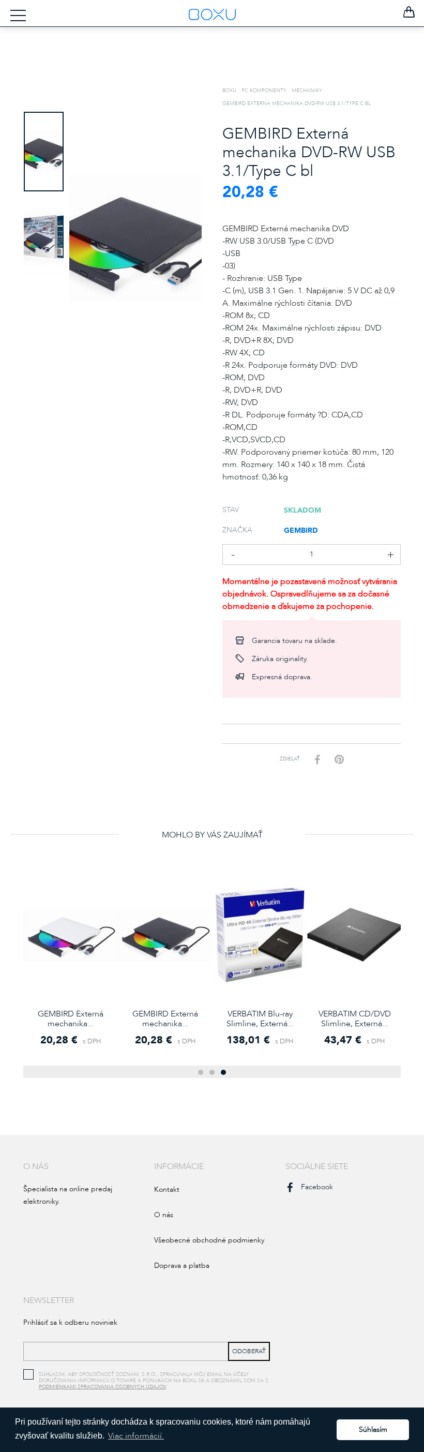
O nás (163, 1215)
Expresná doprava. (282, 677)
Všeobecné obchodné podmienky (209, 1240)
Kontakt (166, 1189)
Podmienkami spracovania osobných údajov (102, 1386)
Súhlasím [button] (373, 1429)
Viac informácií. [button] (136, 1436)
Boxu (229, 90)
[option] (43, 151)
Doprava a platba (181, 1265)
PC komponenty (263, 90)
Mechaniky (307, 90)
